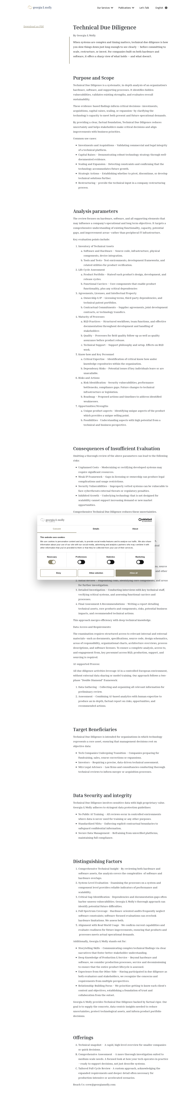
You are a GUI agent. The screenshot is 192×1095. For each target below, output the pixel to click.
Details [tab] (96, 529)
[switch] (81, 562)
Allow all (134, 573)
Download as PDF (34, 26)
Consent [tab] (57, 529)
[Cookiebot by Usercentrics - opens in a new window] (140, 520)
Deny (58, 573)
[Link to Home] (40, 8)
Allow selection (96, 573)
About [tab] (135, 529)
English (159, 7)
